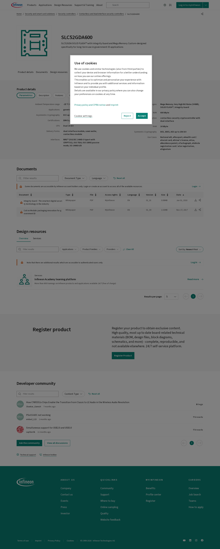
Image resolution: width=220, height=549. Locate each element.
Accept (142, 115)
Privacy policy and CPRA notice (90, 105)
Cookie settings (83, 116)
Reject (127, 115)
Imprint (114, 105)
